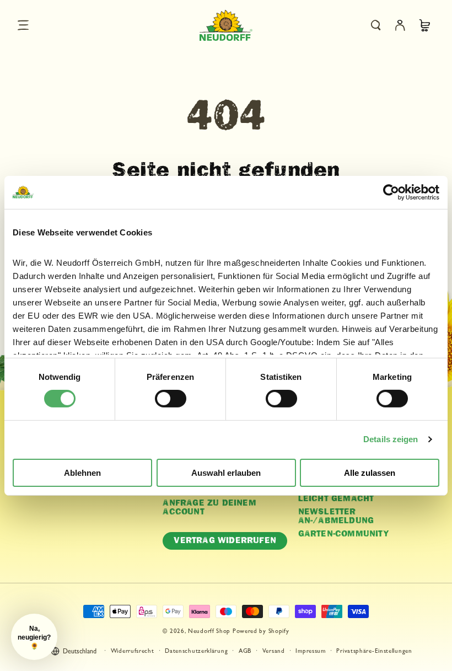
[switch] (170, 398)
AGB (245, 651)
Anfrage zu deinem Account (209, 508)
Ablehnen (82, 472)
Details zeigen (390, 439)
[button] (23, 25)
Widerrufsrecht (132, 651)
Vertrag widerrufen (225, 540)
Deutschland (79, 652)
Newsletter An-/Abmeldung (336, 516)
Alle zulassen (369, 472)
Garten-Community (343, 534)
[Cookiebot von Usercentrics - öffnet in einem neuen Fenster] (391, 192)
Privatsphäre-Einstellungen (374, 651)
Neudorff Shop (209, 632)
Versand (273, 651)
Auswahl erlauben (226, 472)
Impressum (310, 651)
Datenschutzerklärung (196, 651)
